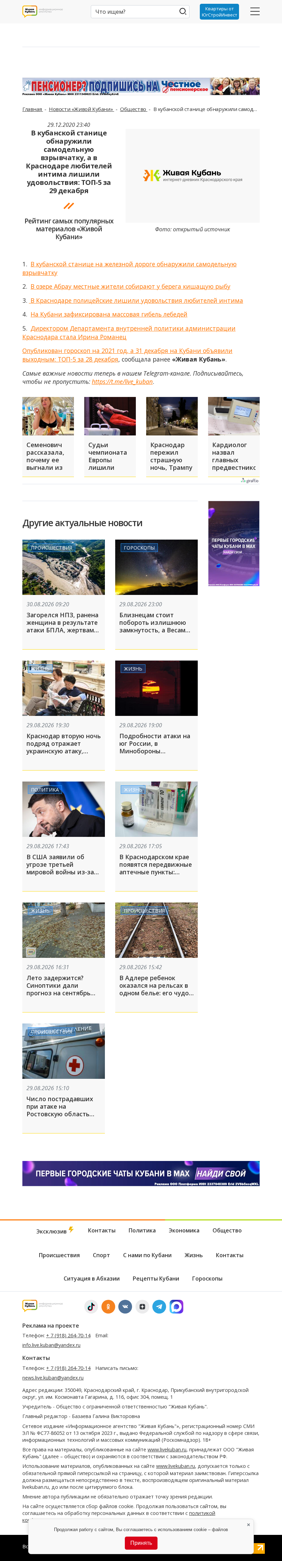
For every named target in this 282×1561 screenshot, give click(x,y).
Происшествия (51, 547)
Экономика (184, 1230)
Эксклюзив (52, 1231)
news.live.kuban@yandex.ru (53, 1377)
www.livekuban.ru (167, 1449)
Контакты (102, 1230)
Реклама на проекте (50, 1325)
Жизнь (40, 668)
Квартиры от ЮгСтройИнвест (219, 11)
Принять (141, 1543)
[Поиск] (183, 11)
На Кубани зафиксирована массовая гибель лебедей (109, 314)
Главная (32, 109)
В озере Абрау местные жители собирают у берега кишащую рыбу (130, 286)
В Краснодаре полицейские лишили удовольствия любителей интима (136, 300)
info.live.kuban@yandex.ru (51, 1345)
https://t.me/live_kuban (122, 381)
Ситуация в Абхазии (92, 1278)
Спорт (101, 1255)
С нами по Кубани (147, 1255)
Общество (133, 109)
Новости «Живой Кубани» (81, 109)
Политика (45, 789)
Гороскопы (139, 547)
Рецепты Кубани (156, 1278)
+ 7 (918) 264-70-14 (68, 1335)
